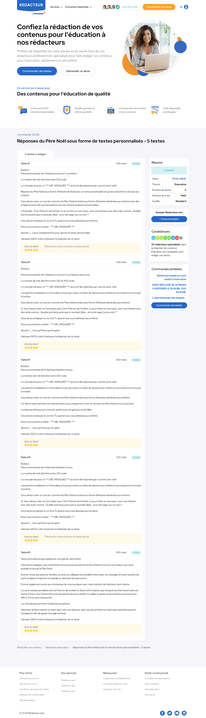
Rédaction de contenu (29, 647)
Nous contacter (152, 683)
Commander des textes (37, 71)
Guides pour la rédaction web (116, 678)
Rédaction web (68, 691)
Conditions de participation (157, 678)
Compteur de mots (112, 689)
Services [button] (54, 6)
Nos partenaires (152, 689)
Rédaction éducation (57, 647)
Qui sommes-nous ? (28, 683)
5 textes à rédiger (35, 154)
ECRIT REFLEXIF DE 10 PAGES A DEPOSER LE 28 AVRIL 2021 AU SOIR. (169, 288)
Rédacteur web (68, 680)
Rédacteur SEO (68, 685)
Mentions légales (27, 700)
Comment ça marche (29, 678)
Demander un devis (78, 71)
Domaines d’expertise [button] (77, 6)
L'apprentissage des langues (168, 297)
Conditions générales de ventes (34, 689)
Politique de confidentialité (31, 694)
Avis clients (150, 694)
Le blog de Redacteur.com (115, 683)
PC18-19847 (179, 178)
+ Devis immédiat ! (169, 219)
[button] (183, 7)
